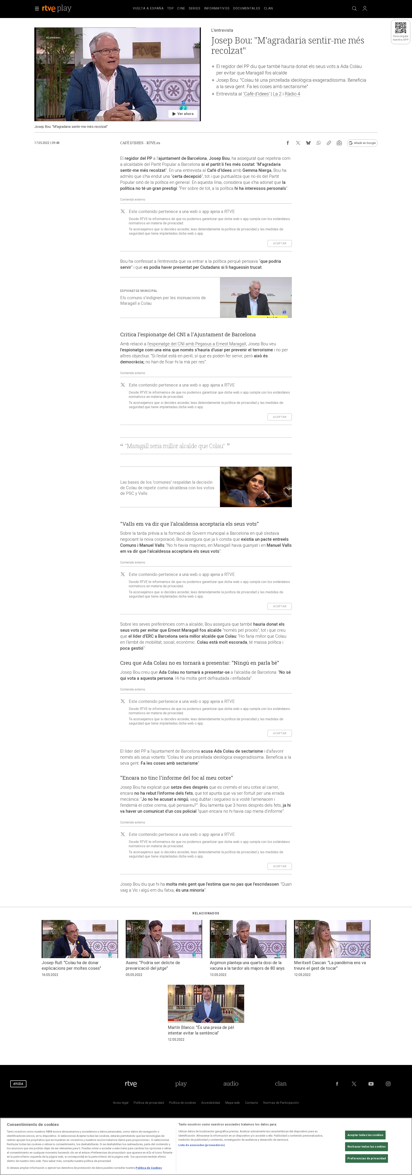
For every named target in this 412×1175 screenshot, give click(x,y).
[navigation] (211, 7)
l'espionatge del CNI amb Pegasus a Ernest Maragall (196, 343)
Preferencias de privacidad (366, 1158)
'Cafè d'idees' (256, 94)
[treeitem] (148, 8)
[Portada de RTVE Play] (57, 8)
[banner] (62, 8)
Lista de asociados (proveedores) (201, 1145)
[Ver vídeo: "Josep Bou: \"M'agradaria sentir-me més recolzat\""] (117, 78)
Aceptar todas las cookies (365, 1135)
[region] (206, 1146)
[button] (37, 8)
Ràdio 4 (292, 94)
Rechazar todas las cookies (366, 1146)
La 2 (277, 94)
